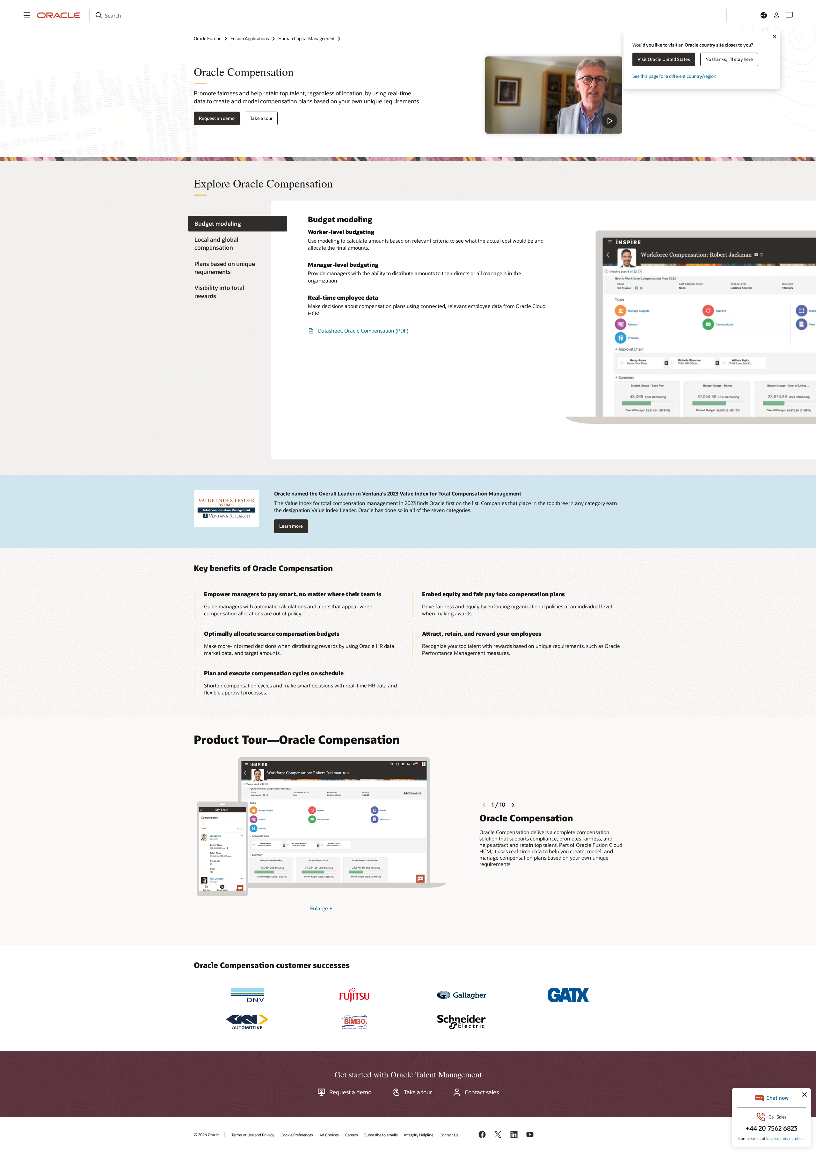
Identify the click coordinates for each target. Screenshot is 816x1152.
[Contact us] (789, 15)
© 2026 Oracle (206, 1134)
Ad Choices (329, 1134)
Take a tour (261, 118)
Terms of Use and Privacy (252, 1134)
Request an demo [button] (217, 118)
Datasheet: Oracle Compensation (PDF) (363, 330)
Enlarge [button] (321, 908)
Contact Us (449, 1134)
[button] (27, 15)
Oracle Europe (207, 38)
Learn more (291, 526)
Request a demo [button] (350, 1092)
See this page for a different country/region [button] (674, 76)
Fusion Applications (249, 38)
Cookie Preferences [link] (296, 1134)
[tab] (237, 223)
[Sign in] (776, 15)
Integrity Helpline (418, 1134)
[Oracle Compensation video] (553, 95)
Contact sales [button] (482, 1092)
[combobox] (408, 15)
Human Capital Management (306, 38)
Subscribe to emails (381, 1134)
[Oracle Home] (59, 15)
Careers (351, 1134)
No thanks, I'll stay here (729, 59)
